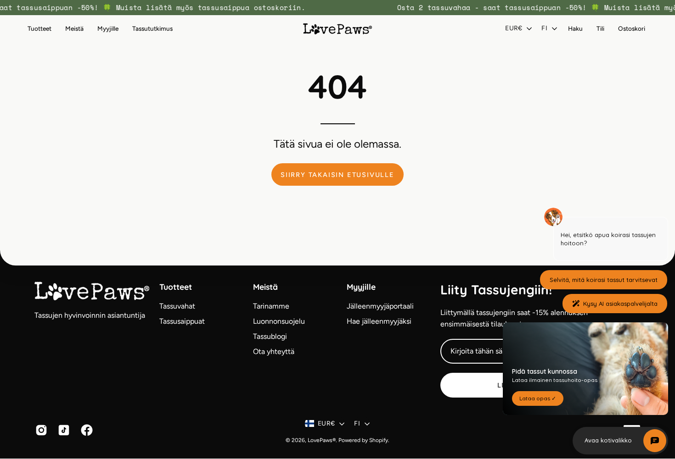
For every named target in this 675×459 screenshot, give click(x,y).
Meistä (265, 287)
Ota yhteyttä (273, 351)
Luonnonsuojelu (279, 321)
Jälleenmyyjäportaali (380, 306)
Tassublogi (270, 336)
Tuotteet (175, 287)
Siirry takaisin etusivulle (337, 175)
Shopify (378, 440)
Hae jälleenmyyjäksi (379, 321)
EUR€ (513, 28)
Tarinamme (271, 306)
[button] (74, 29)
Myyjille (361, 287)
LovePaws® (322, 440)
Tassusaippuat (182, 321)
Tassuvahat (177, 306)
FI (544, 28)
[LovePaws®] (337, 28)
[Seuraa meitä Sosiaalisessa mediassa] (39, 430)
